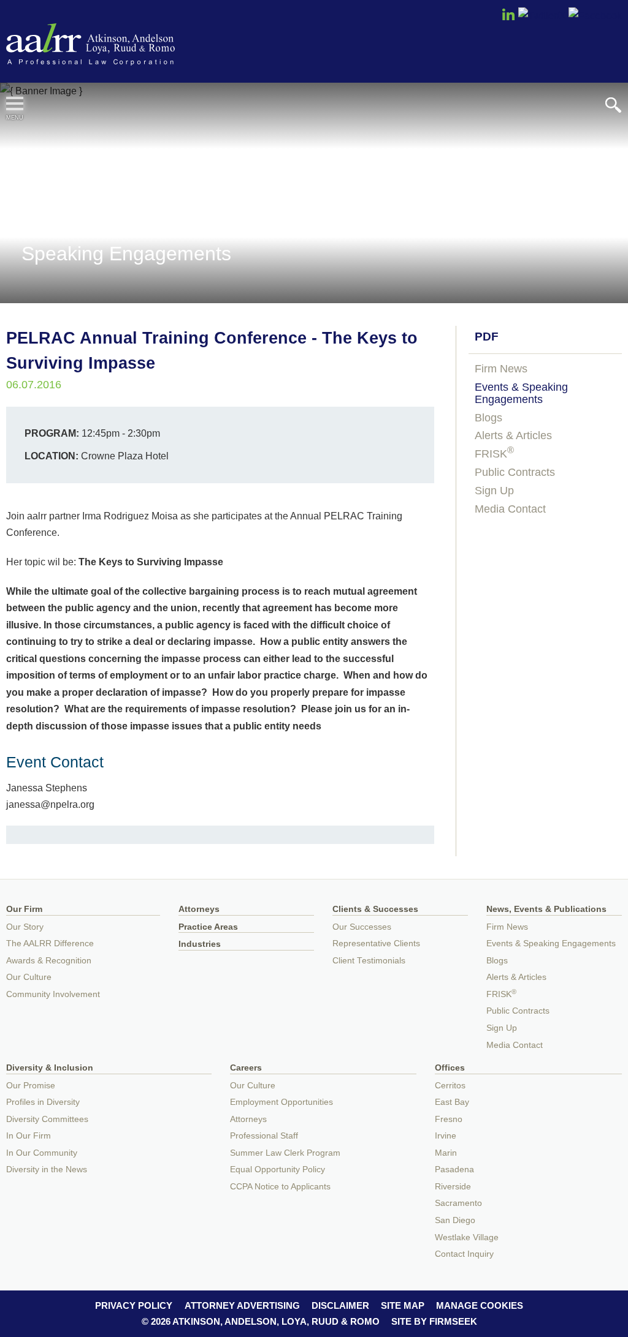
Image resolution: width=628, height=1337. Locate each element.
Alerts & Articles (513, 435)
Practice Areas (208, 927)
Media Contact (510, 509)
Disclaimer (340, 1305)
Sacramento (458, 1203)
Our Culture (29, 977)
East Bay (452, 1102)
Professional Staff (264, 1135)
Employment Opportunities (281, 1102)
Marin (446, 1153)
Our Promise (30, 1085)
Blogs (488, 418)
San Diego (455, 1220)
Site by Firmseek (434, 1321)
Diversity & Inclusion (49, 1067)
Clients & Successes (375, 909)
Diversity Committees (47, 1119)
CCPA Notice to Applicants (280, 1186)
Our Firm (24, 909)
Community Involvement (53, 994)
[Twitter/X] (542, 15)
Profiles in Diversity (43, 1102)
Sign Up (494, 490)
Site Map (402, 1305)
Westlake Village (467, 1237)
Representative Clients (376, 943)
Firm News (501, 369)
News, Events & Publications (546, 909)
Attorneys (199, 909)
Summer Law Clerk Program (285, 1153)
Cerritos (450, 1085)
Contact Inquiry (464, 1254)
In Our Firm (28, 1135)
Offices (450, 1067)
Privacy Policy (133, 1305)
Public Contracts (515, 472)
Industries (199, 944)
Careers (246, 1067)
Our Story (25, 927)
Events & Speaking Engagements (521, 393)
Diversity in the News (46, 1169)
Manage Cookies (479, 1305)
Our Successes (361, 927)
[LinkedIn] (508, 18)
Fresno (448, 1119)
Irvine (445, 1135)
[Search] (613, 105)
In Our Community (41, 1153)
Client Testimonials (368, 960)
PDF (487, 336)
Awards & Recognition (48, 960)
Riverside (453, 1186)
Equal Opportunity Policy (277, 1169)
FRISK (494, 454)
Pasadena (454, 1169)
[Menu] (14, 103)
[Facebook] (595, 15)
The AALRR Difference (50, 943)
